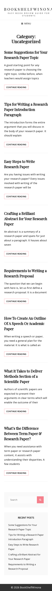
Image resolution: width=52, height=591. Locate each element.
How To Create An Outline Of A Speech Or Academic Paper (25, 323)
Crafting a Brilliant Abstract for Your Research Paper (25, 218)
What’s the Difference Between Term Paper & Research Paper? (23, 433)
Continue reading (17, 88)
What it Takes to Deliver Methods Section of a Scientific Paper (23, 376)
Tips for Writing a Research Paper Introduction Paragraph (26, 109)
